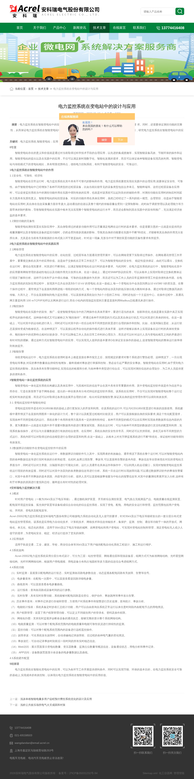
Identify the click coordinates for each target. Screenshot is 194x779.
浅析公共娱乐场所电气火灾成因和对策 (42, 704)
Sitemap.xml (150, 773)
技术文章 (99, 28)
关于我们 (39, 28)
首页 (19, 28)
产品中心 (59, 28)
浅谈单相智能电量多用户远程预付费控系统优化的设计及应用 (56, 698)
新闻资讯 (79, 28)
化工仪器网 (165, 773)
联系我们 (139, 28)
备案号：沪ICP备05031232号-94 (78, 773)
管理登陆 (179, 773)
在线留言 (119, 28)
